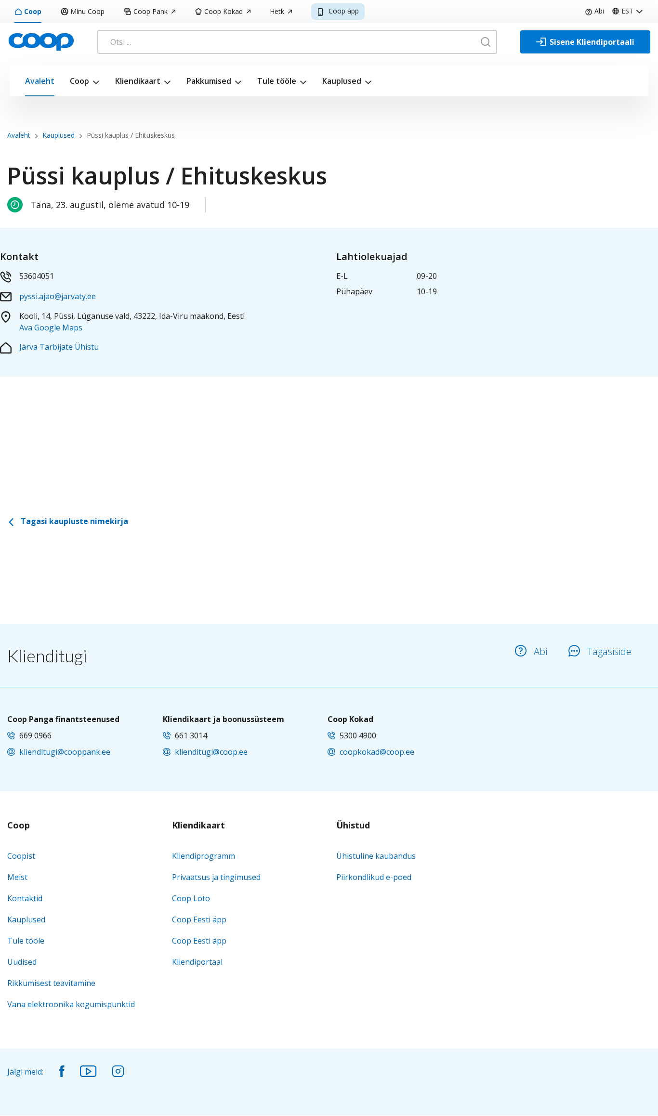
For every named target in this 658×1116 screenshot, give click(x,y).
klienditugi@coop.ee (211, 752)
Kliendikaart (137, 81)
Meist (17, 877)
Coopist (21, 856)
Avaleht (39, 81)
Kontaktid (24, 898)
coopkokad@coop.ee (377, 752)
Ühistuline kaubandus (376, 856)
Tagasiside (609, 651)
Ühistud (353, 825)
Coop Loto (191, 898)
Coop (32, 11)
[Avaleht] (41, 41)
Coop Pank (150, 11)
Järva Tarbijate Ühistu (59, 346)
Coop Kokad (223, 11)
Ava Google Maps (50, 327)
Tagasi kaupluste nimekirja (73, 521)
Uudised (22, 962)
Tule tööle (276, 81)
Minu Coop (87, 11)
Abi (599, 10)
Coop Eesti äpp (199, 919)
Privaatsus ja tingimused (216, 877)
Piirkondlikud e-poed (373, 877)
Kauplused (341, 81)
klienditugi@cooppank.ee (64, 752)
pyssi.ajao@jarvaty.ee (57, 296)
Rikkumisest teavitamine (51, 983)
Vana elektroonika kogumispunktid (71, 1004)
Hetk (277, 11)
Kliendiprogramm (203, 856)
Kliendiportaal (197, 962)
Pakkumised (208, 81)
